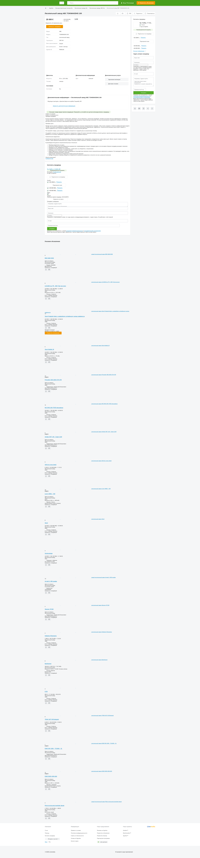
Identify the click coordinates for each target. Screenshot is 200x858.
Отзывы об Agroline (76, 838)
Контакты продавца (50, 835)
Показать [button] (59, 182)
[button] (118, 13)
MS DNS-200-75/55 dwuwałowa (54, 407)
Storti (46, 523)
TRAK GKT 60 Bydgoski (52, 719)
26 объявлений (57, 172)
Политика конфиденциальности (79, 833)
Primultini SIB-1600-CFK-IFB (53, 380)
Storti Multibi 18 (49, 349)
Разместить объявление (53, 333)
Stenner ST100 (49, 609)
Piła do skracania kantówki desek (54, 805)
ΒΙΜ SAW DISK (49, 258)
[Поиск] (69, 3)
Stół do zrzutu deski (50, 464)
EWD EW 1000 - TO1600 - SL (53, 748)
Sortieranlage (48, 553)
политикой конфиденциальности (74, 230)
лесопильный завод (64, 37)
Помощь (47, 833)
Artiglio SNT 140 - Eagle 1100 (53, 437)
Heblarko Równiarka (51, 636)
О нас (46, 830)
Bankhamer (48, 663)
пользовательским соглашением (92, 230)
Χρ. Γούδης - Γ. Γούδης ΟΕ (53, 169)
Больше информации (138, 51)
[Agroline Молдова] (51, 2)
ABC (60, 31)
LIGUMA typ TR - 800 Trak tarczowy (55, 286)
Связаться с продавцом (55, 26)
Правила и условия (76, 830)
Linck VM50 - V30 (50, 494)
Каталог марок (74, 841)
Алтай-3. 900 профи (51, 581)
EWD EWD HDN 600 (51, 776)
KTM (46, 691)
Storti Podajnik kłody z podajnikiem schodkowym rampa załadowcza (65, 316)
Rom (46, 842)
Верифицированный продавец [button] (57, 170)
